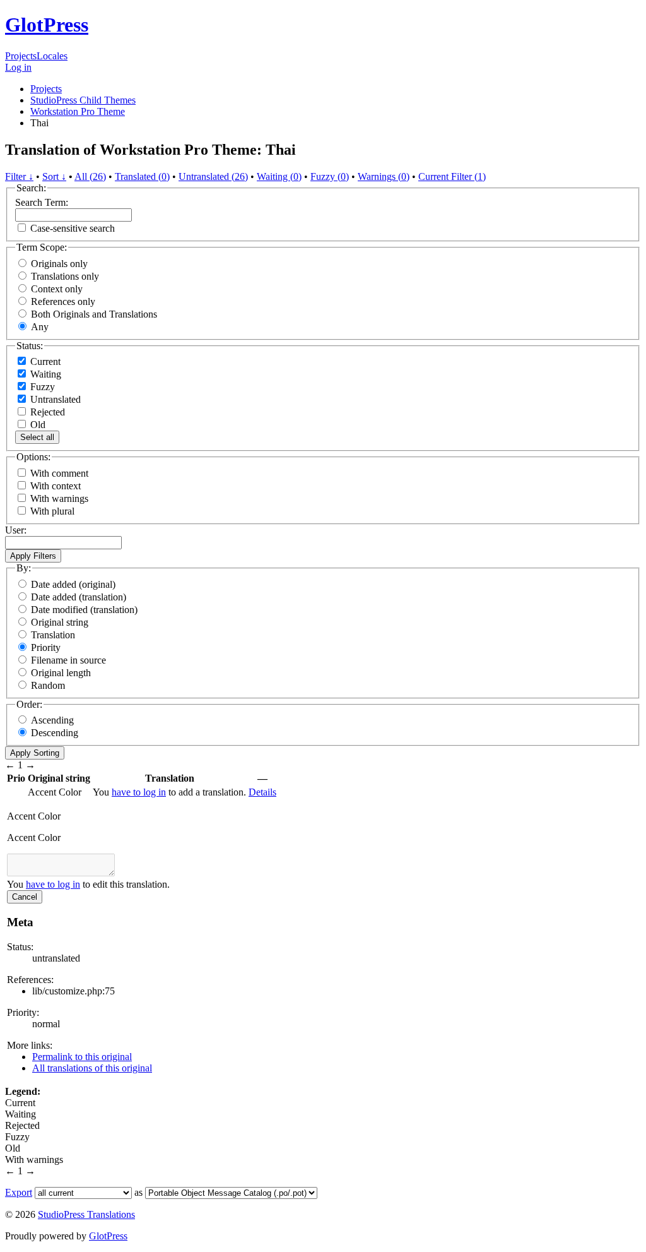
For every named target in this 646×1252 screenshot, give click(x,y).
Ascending (52, 720)
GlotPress (46, 24)
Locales (52, 56)
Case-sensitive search (72, 228)
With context (55, 485)
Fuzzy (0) (329, 176)
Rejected (46, 412)
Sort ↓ (54, 176)
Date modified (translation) (84, 609)
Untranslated (54, 399)
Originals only (59, 263)
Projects (21, 56)
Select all (37, 437)
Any (40, 326)
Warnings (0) (383, 176)
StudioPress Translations (86, 1214)
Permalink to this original (82, 1056)
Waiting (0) (279, 176)
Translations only (65, 276)
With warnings (59, 498)
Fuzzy (41, 386)
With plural (52, 511)
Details (262, 792)
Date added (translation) (78, 597)
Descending (54, 732)
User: (15, 530)
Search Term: (41, 202)
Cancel (24, 897)
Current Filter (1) (452, 176)
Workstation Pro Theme (77, 111)
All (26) (90, 176)
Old (36, 424)
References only (63, 301)
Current (44, 361)
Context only (57, 288)
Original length (61, 672)
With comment (59, 473)
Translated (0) (142, 176)
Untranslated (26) (213, 176)
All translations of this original (92, 1068)
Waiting (44, 374)
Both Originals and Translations (94, 314)
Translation (53, 634)
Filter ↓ (19, 176)
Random (48, 685)
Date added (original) (73, 584)
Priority (46, 647)
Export (18, 1192)
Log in (18, 67)
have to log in (139, 792)
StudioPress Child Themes (83, 100)
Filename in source (68, 660)
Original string (59, 622)
